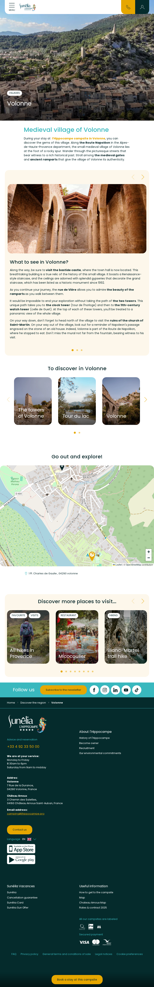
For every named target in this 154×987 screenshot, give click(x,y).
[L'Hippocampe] (28, 7)
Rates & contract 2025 (93, 907)
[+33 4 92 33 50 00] (128, 7)
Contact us (20, 829)
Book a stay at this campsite (77, 980)
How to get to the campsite (96, 892)
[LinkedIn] (115, 690)
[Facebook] (94, 690)
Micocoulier (72, 656)
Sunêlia (11, 892)
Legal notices (103, 954)
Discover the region (33, 702)
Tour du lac (75, 416)
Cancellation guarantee (22, 897)
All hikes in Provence (22, 653)
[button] (142, 7)
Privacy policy (29, 954)
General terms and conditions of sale (67, 954)
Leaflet (118, 564)
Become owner (88, 743)
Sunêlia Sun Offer (17, 907)
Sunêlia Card (15, 902)
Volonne (116, 416)
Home (11, 702)
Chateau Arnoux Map (92, 902)
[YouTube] (126, 690)
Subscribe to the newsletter (63, 690)
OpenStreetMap (133, 564)
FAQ (13, 954)
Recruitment (86, 748)
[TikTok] (136, 690)
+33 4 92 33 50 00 (23, 746)
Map (82, 897)
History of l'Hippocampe (94, 738)
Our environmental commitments (100, 753)
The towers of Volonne (31, 412)
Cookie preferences (130, 954)
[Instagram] (104, 690)
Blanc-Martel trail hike (123, 653)
